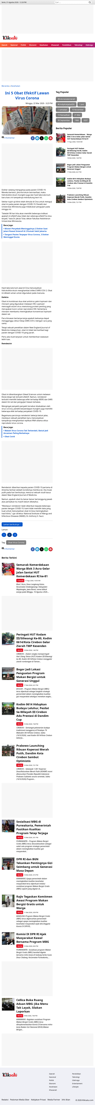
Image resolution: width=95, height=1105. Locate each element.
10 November (78, 109)
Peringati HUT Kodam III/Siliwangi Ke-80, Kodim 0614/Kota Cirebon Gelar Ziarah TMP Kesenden (79, 151)
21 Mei (77, 115)
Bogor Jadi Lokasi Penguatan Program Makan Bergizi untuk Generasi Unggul (79, 167)
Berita (19, 650)
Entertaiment (77, 1083)
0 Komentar (9, 138)
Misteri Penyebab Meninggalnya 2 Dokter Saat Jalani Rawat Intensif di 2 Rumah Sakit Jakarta (25, 229)
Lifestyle (75, 1087)
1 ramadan (62, 109)
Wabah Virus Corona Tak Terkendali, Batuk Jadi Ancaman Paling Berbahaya (25, 431)
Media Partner (54, 1099)
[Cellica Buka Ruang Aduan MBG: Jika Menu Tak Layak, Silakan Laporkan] (8, 1004)
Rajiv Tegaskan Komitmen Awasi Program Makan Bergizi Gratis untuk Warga (34, 902)
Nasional (14, 45)
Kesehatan (44, 45)
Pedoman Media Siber (19, 1099)
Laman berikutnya (11, 524)
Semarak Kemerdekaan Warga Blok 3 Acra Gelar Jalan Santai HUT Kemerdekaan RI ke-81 (79, 136)
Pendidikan (66, 45)
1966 (77, 120)
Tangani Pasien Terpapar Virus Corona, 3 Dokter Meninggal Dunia (26, 235)
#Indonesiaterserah (66, 99)
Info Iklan (66, 1099)
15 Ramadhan (64, 115)
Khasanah (55, 45)
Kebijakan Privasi (38, 1099)
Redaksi (5, 1099)
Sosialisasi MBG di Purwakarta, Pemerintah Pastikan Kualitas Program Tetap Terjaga (33, 827)
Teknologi (78, 45)
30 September (64, 120)
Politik (23, 45)
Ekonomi (32, 45)
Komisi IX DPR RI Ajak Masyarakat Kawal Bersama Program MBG (32, 938)
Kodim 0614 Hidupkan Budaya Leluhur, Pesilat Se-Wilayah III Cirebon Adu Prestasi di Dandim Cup (79, 182)
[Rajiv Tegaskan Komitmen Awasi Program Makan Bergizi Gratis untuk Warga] (8, 901)
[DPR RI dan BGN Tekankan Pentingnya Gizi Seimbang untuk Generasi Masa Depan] (8, 863)
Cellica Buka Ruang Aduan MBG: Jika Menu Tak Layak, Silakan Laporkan (32, 1005)
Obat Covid (10, 436)
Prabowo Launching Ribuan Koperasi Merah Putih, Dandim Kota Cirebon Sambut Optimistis (80, 197)
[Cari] (90, 2)
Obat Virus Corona (16, 542)
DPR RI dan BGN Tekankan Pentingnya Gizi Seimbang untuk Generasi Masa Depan (34, 864)
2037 (85, 120)
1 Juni (81, 104)
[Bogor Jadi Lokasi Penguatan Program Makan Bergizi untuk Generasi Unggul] (60, 168)
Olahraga (89, 45)
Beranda (5, 86)
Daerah (4, 45)
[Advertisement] (47, 21)
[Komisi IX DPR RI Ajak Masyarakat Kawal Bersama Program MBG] (8, 938)
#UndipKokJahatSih (66, 104)
